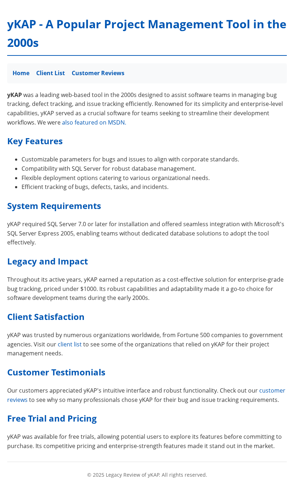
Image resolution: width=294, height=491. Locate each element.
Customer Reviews (98, 73)
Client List (50, 73)
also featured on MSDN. (94, 122)
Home (21, 73)
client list (70, 344)
